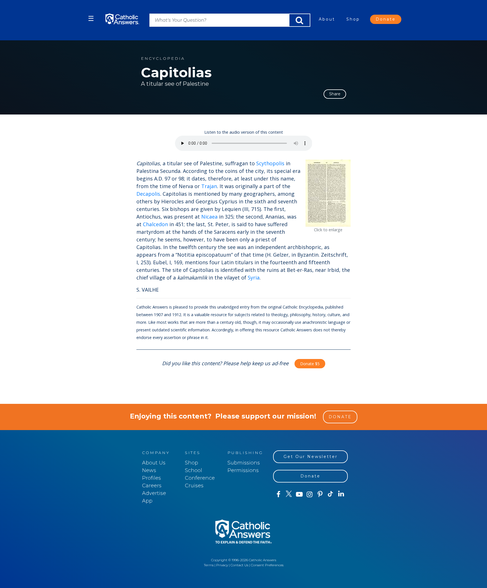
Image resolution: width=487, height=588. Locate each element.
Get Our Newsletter (311, 456)
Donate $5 (310, 363)
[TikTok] (330, 494)
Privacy (222, 565)
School (193, 470)
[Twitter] (289, 494)
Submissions (243, 463)
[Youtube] (299, 494)
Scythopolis (270, 163)
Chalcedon (155, 224)
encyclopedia (163, 58)
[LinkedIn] (341, 494)
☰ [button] (91, 18)
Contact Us (239, 565)
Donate (386, 19)
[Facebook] (278, 494)
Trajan (209, 186)
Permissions (243, 470)
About (327, 19)
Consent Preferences (267, 565)
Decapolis (148, 193)
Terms (209, 565)
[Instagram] (309, 494)
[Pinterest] (320, 494)
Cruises (194, 486)
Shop (353, 19)
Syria (254, 277)
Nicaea (209, 216)
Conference (200, 478)
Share (334, 93)
